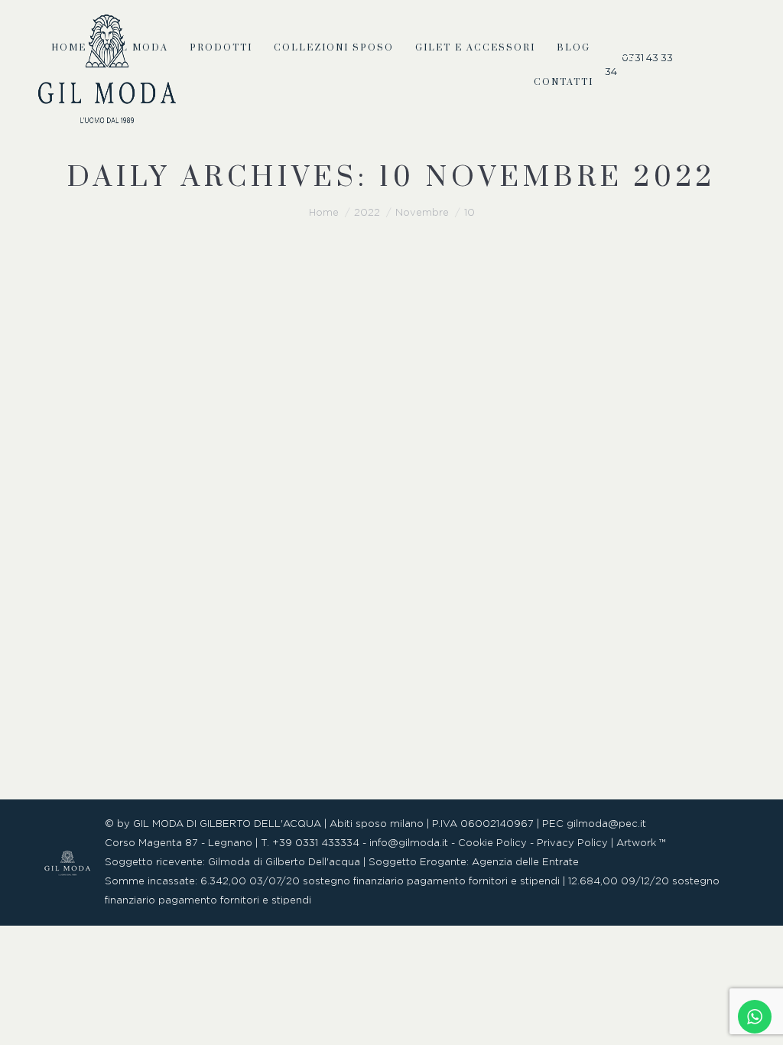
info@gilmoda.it (408, 843)
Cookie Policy (492, 843)
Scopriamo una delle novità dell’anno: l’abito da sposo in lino (377, 692)
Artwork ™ (641, 843)
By (148, 736)
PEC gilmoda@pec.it (594, 824)
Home (324, 213)
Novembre (422, 213)
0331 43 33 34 (639, 64)
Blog (68, 736)
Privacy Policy (572, 843)
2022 (367, 213)
